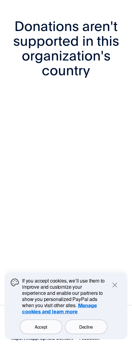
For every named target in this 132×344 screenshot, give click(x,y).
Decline (86, 327)
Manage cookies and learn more (59, 308)
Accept (41, 327)
